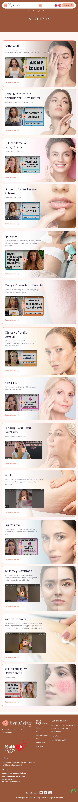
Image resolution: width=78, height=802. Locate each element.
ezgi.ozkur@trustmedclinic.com (15, 773)
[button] (40, 5)
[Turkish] (60, 5)
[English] (56, 5)
